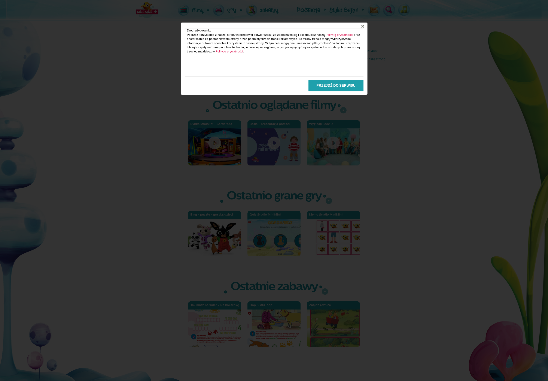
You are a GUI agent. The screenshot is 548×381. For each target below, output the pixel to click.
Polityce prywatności (229, 51)
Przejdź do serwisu (336, 85)
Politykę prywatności (339, 34)
